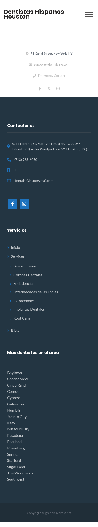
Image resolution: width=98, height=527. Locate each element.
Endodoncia (23, 283)
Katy (11, 422)
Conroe (13, 391)
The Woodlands (20, 473)
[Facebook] (12, 204)
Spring (12, 454)
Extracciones (23, 300)
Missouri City (18, 429)
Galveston (15, 404)
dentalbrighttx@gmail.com (33, 180)
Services (17, 256)
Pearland (14, 441)
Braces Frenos (25, 266)
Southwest (15, 479)
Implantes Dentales (29, 309)
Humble (13, 410)
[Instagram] (24, 204)
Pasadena (15, 435)
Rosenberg (16, 448)
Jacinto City (17, 416)
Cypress (13, 397)
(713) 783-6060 (25, 160)
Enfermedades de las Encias (35, 292)
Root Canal (22, 318)
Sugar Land (16, 466)
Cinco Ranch (17, 385)
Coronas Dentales (27, 274)
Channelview (17, 378)
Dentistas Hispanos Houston (34, 14)
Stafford (14, 460)
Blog (15, 330)
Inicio (15, 247)
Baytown (14, 372)
